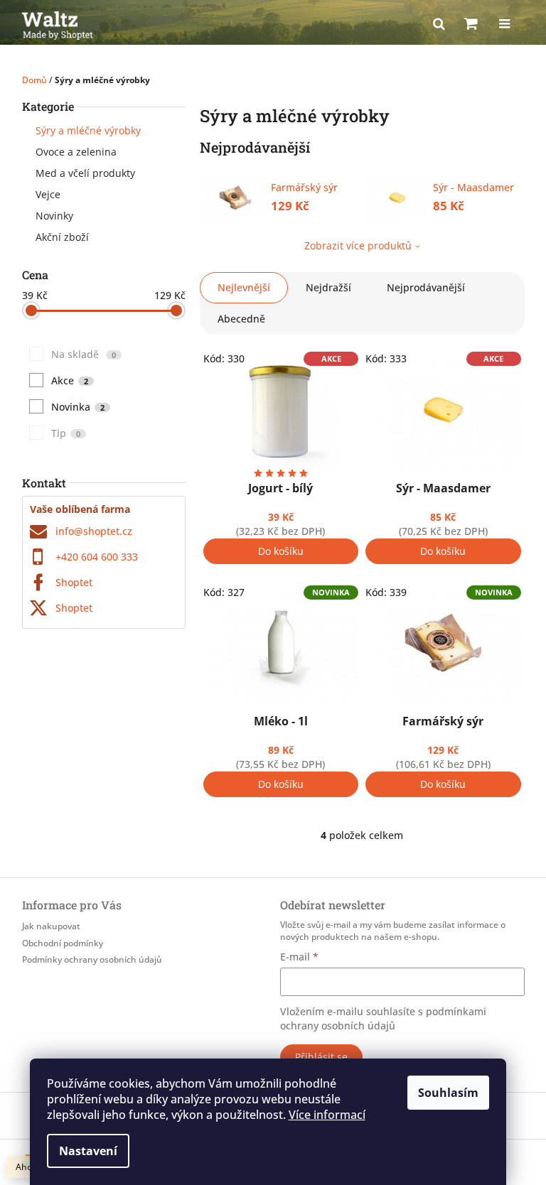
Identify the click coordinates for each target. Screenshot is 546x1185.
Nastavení (88, 1151)
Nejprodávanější (426, 287)
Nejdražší (328, 287)
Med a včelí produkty (85, 173)
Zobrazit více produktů (358, 245)
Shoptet (73, 582)
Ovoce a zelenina (76, 151)
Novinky (54, 215)
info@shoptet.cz (93, 531)
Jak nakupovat (51, 926)
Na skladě (83, 354)
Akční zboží (62, 237)
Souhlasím (448, 1092)
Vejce (48, 194)
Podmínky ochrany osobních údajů (92, 959)
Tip (65, 433)
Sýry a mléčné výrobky (88, 130)
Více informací (327, 1114)
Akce (69, 380)
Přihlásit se (321, 1057)
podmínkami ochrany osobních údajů (383, 1018)
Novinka (78, 406)
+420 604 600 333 (96, 556)
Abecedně (241, 318)
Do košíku (281, 551)
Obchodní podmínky (62, 943)
